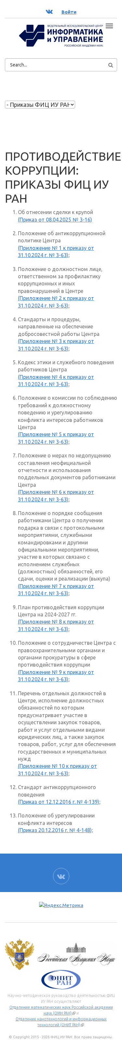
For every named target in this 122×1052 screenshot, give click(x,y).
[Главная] (61, 35)
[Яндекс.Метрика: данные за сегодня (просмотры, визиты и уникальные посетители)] (61, 905)
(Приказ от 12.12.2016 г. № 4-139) (58, 802)
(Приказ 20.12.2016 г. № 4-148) (55, 830)
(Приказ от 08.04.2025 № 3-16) (55, 220)
